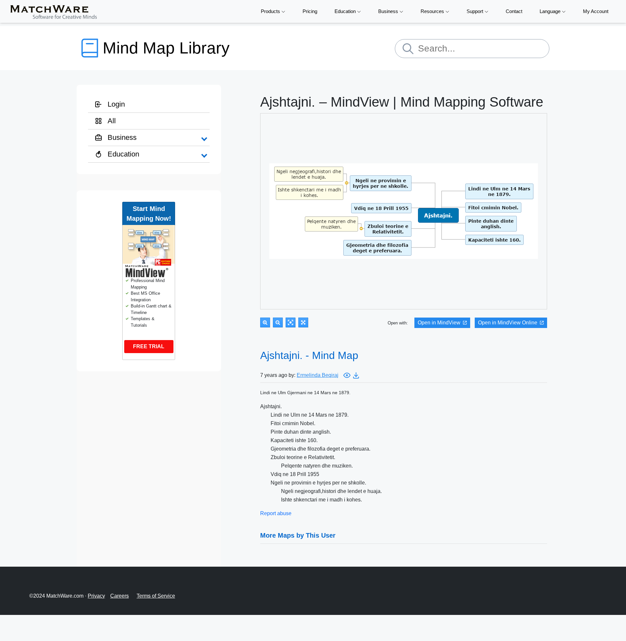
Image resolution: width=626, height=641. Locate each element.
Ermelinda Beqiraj (317, 375)
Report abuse (275, 513)
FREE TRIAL (148, 346)
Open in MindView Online (507, 322)
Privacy (96, 596)
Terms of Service (156, 596)
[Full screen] (303, 322)
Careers (119, 596)
